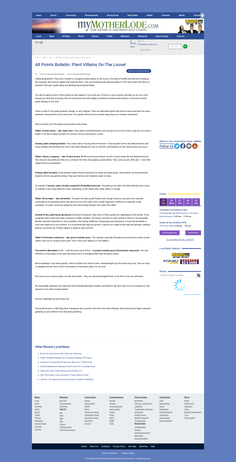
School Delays (161, 36)
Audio (186, 401)
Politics (38, 418)
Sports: (63, 409)
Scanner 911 (189, 404)
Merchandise (164, 404)
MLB (61, 416)
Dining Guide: (141, 397)
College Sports (66, 427)
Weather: (64, 397)
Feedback (105, 446)
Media (182, 15)
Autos (161, 406)
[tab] (163, 202)
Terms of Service (109, 453)
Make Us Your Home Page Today (176, 141)
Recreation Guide (91, 418)
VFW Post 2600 (166, 226)
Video (186, 409)
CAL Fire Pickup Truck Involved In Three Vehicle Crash (64, 375)
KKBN (112, 421)
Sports (53, 15)
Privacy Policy (119, 446)
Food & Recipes (116, 406)
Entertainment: (117, 397)
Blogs (87, 409)
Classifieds (199, 15)
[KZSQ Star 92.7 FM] (170, 261)
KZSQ (112, 418)
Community (71, 15)
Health (150, 15)
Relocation (139, 436)
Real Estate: (140, 423)
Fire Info (88, 424)
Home (84, 446)
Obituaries (142, 36)
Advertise (143, 446)
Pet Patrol (89, 421)
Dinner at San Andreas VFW (173, 222)
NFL (61, 413)
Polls (112, 424)
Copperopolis (140, 421)
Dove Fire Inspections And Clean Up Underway (60, 353)
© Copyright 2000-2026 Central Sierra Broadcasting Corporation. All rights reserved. (118, 458)
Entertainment (91, 15)
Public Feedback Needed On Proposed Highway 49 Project (66, 358)
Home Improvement (142, 433)
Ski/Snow (63, 406)
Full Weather (143, 44)
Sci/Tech (38, 426)
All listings (139, 401)
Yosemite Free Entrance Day (173, 210)
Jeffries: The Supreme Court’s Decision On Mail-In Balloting (66, 379)
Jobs (161, 401)
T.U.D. (186, 415)
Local (38, 36)
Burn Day (63, 401)
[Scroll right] (202, 15)
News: (37, 397)
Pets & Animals (165, 421)
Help (153, 446)
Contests (166, 15)
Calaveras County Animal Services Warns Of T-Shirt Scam (66, 362)
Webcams (125, 36)
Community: (90, 397)
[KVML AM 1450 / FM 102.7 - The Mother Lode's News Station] (181, 254)
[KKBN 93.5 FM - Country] (189, 261)
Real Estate (133, 15)
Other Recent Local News (52, 347)
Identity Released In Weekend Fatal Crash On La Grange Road (67, 366)
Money (95, 36)
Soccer (62, 424)
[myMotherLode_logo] (118, 26)
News (38, 15)
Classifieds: (165, 397)
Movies (112, 401)
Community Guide (92, 412)
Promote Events (165, 412)
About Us (94, 446)
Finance (138, 430)
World (81, 36)
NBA (61, 418)
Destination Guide (92, 415)
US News (66, 36)
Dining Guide (113, 15)
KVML (112, 415)
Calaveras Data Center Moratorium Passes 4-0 (61, 371)
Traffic (109, 36)
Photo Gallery (189, 418)
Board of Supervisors (192, 412)
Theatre (113, 404)
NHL (61, 421)
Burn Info (153, 44)
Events (87, 401)
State (51, 36)
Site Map (132, 446)
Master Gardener (141, 439)
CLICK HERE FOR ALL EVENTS (180, 240)
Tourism (180, 36)
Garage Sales (164, 418)
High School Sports (67, 430)
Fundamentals (140, 427)
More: (187, 397)
